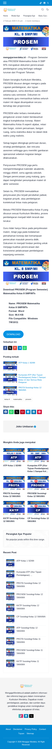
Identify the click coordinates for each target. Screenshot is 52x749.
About (8, 729)
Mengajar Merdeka (29, 742)
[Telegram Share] (20, 348)
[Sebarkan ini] (5, 348)
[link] (41, 3)
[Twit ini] (10, 348)
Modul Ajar (15, 16)
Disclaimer (17, 729)
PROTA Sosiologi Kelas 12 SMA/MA (12, 494)
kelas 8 (7, 399)
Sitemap (30, 733)
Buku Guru (43, 16)
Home (5, 16)
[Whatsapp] (25, 348)
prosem (28, 399)
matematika (17, 399)
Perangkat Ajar (29, 16)
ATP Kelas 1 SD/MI (26, 363)
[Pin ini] (15, 348)
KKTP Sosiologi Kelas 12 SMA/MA (14, 519)
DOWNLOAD (13, 334)
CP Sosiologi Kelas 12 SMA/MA (38, 519)
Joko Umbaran (24, 426)
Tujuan (21, 733)
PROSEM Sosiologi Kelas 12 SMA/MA (36, 494)
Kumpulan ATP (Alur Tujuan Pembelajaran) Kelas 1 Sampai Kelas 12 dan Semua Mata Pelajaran (37, 468)
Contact (42, 729)
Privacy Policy (31, 729)
